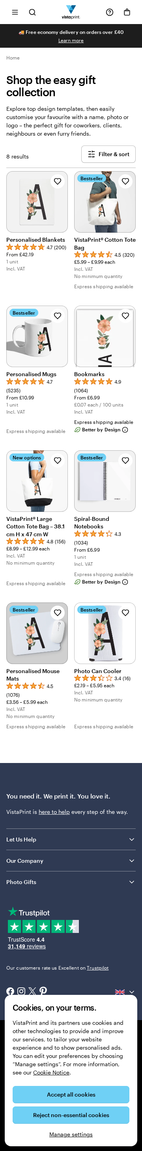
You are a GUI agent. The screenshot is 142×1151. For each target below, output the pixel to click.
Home (13, 57)
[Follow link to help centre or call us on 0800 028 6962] (109, 12)
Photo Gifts (21, 882)
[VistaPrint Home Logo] (71, 12)
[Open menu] (15, 12)
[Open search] (32, 12)
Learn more (71, 40)
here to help (54, 811)
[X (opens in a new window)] (32, 992)
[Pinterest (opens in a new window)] (43, 992)
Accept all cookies (71, 1094)
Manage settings (71, 1134)
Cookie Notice (51, 1072)
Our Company (24, 860)
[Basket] (127, 12)
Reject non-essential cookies (71, 1115)
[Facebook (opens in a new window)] (10, 992)
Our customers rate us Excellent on (57, 967)
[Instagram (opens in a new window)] (21, 992)
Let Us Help (21, 839)
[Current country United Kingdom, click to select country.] (125, 992)
